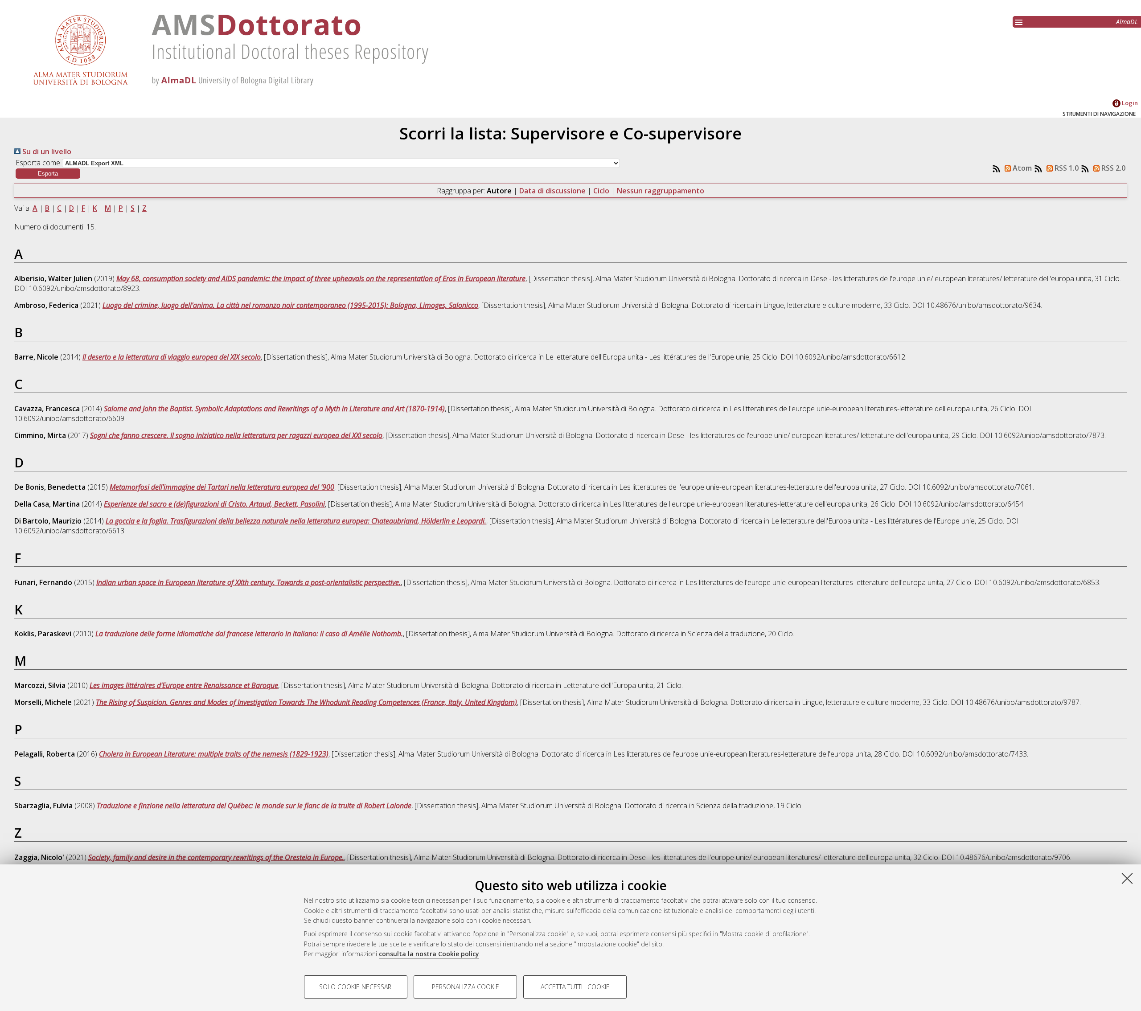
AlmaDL (1127, 21)
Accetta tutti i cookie (575, 986)
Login (1129, 103)
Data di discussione (552, 191)
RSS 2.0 (1112, 168)
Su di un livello (46, 151)
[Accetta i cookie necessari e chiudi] (1127, 878)
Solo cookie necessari (356, 986)
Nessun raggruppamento (660, 191)
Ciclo (601, 191)
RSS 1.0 (1066, 168)
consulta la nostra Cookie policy (429, 954)
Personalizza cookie (465, 986)
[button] (48, 173)
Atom (1021, 168)
